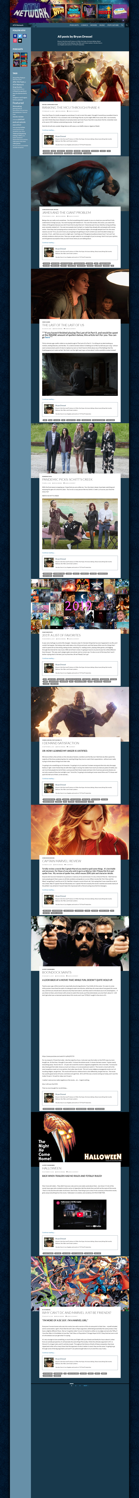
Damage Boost (22, 91)
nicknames (15, 119)
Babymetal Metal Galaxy (73, 679)
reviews (22, 129)
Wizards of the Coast (18, 145)
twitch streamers (18, 137)
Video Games (46, 322)
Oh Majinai (107, 681)
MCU (109, 151)
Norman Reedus (81, 1109)
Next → (86, 1385)
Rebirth (104, 1373)
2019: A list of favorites (61, 635)
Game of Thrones (48, 801)
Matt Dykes (25, 110)
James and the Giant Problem (66, 212)
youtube (25, 145)
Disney (53, 151)
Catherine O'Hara (59, 573)
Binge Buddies (17, 87)
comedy (69, 573)
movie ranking (48, 153)
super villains (22, 131)
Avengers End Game (49, 799)
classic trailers (48, 1253)
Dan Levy (76, 573)
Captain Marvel (57, 910)
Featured (77, 151)
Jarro (45, 681)
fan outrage (95, 799)
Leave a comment (73, 111)
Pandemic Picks (47, 476)
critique (15, 91)
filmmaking (17, 106)
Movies (93, 25)
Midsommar (64, 681)
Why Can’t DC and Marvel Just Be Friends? (76, 1313)
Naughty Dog (71, 420)
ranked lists (78, 153)
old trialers (88, 1253)
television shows (81, 801)
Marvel (103, 151)
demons (20, 93)
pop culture (68, 153)
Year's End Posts (47, 632)
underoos (57, 1375)
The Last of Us (86, 420)
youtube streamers (18, 147)
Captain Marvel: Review (61, 861)
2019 (45, 679)
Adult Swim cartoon (17, 79)
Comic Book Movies (48, 858)
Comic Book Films (47, 209)
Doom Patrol (104, 679)
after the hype (18, 82)
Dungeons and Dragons (20, 97)
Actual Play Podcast (19, 77)
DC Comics (89, 263)
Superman (98, 265)
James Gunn (72, 265)
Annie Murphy (48, 573)
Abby (45, 420)
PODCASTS (74, 25)
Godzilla (58, 801)
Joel (63, 420)
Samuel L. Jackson (57, 913)
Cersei (59, 799)
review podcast (16, 129)
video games (110, 420)
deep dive (15, 93)
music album (98, 681)
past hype (97, 1253)
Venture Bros (16, 139)
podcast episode (19, 122)
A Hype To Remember (48, 969)
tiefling (15, 135)
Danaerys (66, 799)
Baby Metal (52, 679)
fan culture (86, 799)
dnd (14, 95)
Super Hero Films (52, 104)
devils (25, 93)
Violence (90, 1109)
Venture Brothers (24, 139)
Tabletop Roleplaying (19, 133)
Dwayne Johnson (105, 263)
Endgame (69, 151)
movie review (58, 153)
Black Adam (55, 263)
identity (63, 265)
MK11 (71, 681)
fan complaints (75, 799)
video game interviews (19, 141)
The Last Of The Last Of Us (63, 325)
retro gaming (16, 127)
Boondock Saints (56, 972)
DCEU (96, 263)
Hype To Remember (69, 1109)
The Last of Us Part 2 (98, 420)
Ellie (50, 420)
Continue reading (48, 130)
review (22, 127)
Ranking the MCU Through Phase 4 (70, 107)
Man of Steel (81, 265)
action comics (48, 1373)
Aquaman (46, 263)
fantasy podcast (18, 100)
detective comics (73, 1373)
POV (79, 420)
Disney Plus (61, 151)
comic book (86, 679)
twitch (23, 135)
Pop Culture (113, 25)
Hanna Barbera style (17, 110)
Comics (84, 25)
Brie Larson (47, 910)
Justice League (54, 681)
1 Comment (71, 746)
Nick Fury (46, 913)
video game (54, 683)
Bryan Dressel (61, 111)
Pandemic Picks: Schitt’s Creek (67, 479)
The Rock (106, 265)
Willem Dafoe (100, 1109)
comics (88, 910)
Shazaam (90, 265)
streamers (16, 131)
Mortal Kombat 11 (80, 681)
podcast (21, 119)
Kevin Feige (95, 151)
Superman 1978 (48, 1375)
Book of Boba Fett (66, 263)
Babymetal (61, 679)
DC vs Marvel (46, 1309)
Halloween (51, 1168)
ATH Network (18, 25)
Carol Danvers (68, 910)
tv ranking (87, 153)
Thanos (91, 801)
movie (90, 681)
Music (102, 25)
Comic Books (79, 910)
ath (25, 82)
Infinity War (86, 151)
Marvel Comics (104, 910)
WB (112, 265)
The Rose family (58, 575)
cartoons (22, 89)
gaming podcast (17, 108)
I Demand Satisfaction (60, 743)
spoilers (71, 801)
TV (122, 25)
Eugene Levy (84, 573)
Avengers (46, 151)
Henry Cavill (55, 265)
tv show (46, 683)
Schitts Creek (47, 575)
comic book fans (79, 263)
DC (65, 1373)
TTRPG (19, 135)
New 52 (97, 1373)
